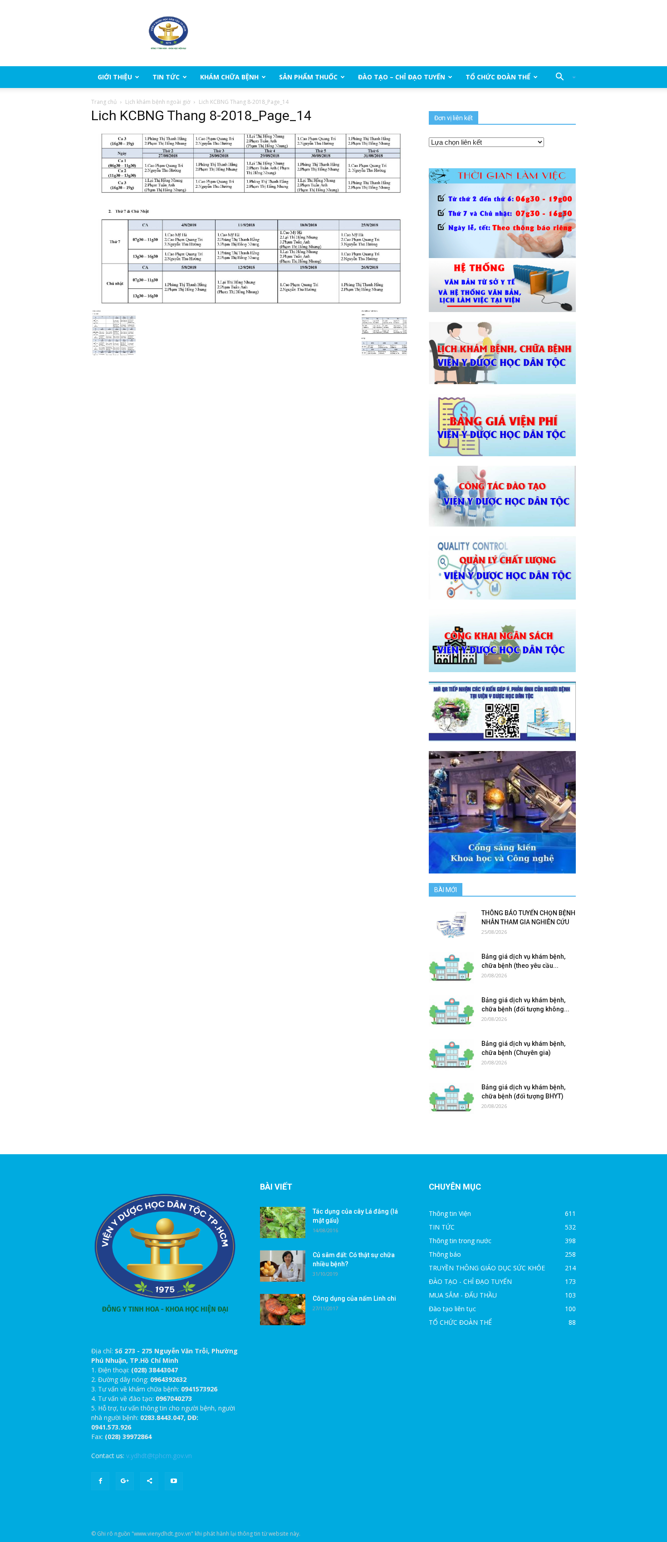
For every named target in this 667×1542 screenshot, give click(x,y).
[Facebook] (100, 1481)
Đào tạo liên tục (452, 1308)
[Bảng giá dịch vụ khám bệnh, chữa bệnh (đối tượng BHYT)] (451, 1098)
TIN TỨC (166, 77)
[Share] (149, 1481)
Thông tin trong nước (460, 1240)
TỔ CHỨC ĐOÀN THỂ (498, 77)
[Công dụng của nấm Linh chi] (282, 1309)
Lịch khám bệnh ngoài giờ (157, 102)
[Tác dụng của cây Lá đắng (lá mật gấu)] (282, 1222)
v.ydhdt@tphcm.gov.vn (159, 1455)
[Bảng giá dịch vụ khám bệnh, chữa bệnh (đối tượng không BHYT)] (451, 1011)
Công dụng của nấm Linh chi (354, 1298)
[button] (562, 77)
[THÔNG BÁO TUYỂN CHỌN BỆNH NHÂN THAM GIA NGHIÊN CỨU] (451, 924)
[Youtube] (174, 1481)
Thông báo (445, 1254)
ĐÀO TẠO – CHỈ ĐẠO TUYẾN (401, 77)
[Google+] (125, 1481)
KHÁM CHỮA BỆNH (229, 77)
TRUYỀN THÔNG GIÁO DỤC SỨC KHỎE (487, 1268)
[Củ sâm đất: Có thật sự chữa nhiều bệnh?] (282, 1266)
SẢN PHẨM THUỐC (308, 77)
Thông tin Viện (450, 1213)
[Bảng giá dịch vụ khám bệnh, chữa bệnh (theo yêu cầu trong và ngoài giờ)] (451, 967)
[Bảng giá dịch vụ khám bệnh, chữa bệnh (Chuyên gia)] (451, 1054)
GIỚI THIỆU (115, 77)
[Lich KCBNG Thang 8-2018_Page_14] (249, 218)
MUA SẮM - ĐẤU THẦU (463, 1295)
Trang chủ (104, 102)
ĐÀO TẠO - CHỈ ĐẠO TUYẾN (470, 1281)
